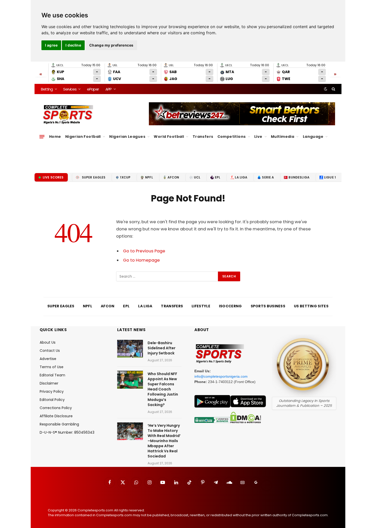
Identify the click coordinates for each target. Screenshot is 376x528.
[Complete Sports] (68, 114)
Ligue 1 (330, 177)
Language (313, 136)
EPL (217, 177)
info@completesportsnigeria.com (221, 376)
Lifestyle (201, 306)
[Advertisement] (188, 154)
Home (55, 136)
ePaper (93, 89)
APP (108, 89)
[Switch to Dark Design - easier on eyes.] (325, 89)
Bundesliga (299, 177)
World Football (169, 136)
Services (69, 89)
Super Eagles (94, 177)
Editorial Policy (52, 399)
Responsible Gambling (59, 424)
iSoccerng (230, 306)
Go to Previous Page (144, 251)
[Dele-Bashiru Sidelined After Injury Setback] (130, 349)
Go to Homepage (141, 260)
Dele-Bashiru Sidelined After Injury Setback (161, 348)
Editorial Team (52, 375)
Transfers (203, 136)
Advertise (48, 358)
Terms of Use (51, 366)
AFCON (173, 177)
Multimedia (282, 136)
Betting (47, 89)
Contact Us (50, 350)
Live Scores (53, 177)
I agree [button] (51, 45)
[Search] (333, 89)
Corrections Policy (56, 407)
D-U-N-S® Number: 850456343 (67, 432)
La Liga (241, 177)
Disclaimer (49, 383)
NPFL (149, 177)
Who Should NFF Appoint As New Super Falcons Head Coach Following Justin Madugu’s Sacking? (163, 389)
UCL (197, 177)
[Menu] (42, 136)
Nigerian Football (83, 136)
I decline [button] (73, 45)
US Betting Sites (311, 306)
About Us (48, 342)
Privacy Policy (52, 391)
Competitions (231, 136)
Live (258, 136)
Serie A (268, 177)
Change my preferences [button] (111, 45)
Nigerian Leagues (127, 136)
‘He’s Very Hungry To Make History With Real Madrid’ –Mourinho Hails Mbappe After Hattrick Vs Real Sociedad (164, 441)
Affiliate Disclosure (56, 416)
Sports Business (268, 306)
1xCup (125, 177)
